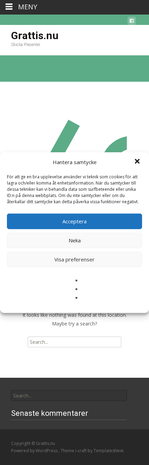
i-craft (81, 451)
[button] (138, 162)
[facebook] (132, 22)
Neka (75, 240)
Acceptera (74, 221)
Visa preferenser (74, 259)
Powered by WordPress (35, 451)
